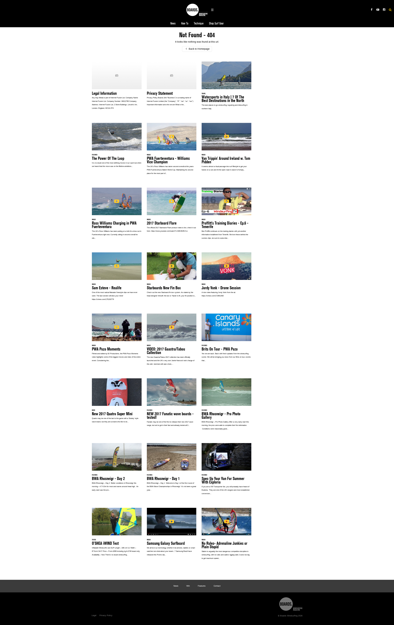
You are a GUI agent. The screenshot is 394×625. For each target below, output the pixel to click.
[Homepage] (290, 603)
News (173, 23)
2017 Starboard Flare (172, 212)
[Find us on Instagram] (384, 10)
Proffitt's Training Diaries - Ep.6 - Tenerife (226, 215)
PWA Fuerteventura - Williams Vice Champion (172, 150)
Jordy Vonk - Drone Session (226, 276)
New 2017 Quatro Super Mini (117, 402)
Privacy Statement (172, 85)
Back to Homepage (199, 49)
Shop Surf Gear (216, 23)
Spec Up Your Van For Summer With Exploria (226, 470)
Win (188, 586)
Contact (217, 586)
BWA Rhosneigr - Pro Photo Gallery (226, 405)
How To (184, 23)
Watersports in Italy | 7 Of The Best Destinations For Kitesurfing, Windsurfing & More (226, 87)
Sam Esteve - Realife (117, 278)
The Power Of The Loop (117, 147)
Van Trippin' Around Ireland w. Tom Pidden (226, 148)
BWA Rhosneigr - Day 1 (172, 468)
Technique (198, 23)
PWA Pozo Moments (117, 339)
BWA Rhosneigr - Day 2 (117, 468)
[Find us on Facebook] (371, 10)
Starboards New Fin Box (172, 276)
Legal (94, 616)
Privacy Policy (105, 616)
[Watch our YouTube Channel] (378, 10)
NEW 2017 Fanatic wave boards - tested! (172, 404)
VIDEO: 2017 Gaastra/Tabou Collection (172, 341)
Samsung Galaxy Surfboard (172, 533)
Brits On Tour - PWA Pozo (226, 339)
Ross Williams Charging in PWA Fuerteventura (117, 215)
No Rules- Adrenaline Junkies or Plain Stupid (226, 535)
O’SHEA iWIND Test (117, 533)
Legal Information (117, 87)
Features (202, 586)
